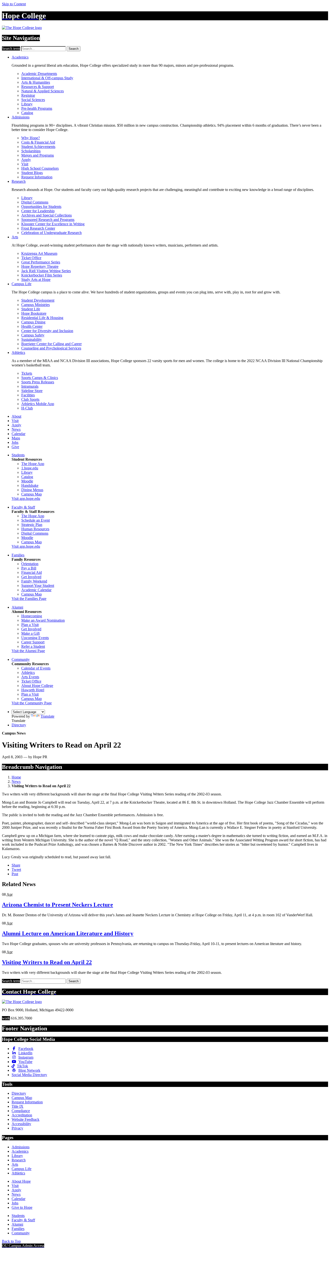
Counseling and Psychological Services (51, 348)
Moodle (27, 481)
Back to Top (11, 1241)
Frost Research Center (38, 228)
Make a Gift (30, 633)
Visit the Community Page (32, 703)
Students (18, 455)
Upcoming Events (35, 638)
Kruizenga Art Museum (39, 253)
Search (74, 49)
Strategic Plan (31, 525)
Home (16, 777)
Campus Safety (32, 335)
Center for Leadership (38, 211)
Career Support (32, 642)
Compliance (21, 1111)
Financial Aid (31, 572)
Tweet (16, 869)
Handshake (29, 485)
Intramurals (29, 386)
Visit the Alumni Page (28, 651)
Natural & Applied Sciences (42, 91)
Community (21, 659)
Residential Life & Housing (42, 318)
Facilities (28, 395)
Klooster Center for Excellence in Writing (53, 224)
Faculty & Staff (23, 507)
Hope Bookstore (33, 313)
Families (18, 555)
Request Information (36, 177)
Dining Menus (32, 490)
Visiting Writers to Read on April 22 (47, 962)
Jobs (15, 442)
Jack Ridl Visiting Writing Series (46, 271)
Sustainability (31, 339)
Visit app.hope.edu (26, 498)
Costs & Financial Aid (38, 142)
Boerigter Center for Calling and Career (51, 344)
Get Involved (31, 577)
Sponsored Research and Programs (47, 220)
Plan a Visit (30, 625)
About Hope (21, 1181)
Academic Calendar (36, 590)
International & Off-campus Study (47, 78)
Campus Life (21, 284)
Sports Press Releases (37, 382)
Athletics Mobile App (37, 404)
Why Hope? (30, 138)
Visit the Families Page (29, 599)
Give (15, 447)
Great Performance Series (40, 262)
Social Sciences (33, 100)
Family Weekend (34, 581)
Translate (47, 716)
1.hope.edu (29, 468)
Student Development (37, 300)
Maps (16, 438)
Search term (11, 48)
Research (19, 181)
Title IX (17, 1106)
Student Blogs (32, 173)
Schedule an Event (35, 520)
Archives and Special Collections (46, 215)
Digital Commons (34, 202)
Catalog (27, 113)
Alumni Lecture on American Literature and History (67, 933)
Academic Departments (39, 74)
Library (27, 104)
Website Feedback (25, 1119)
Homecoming (31, 616)
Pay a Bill (28, 568)
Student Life (30, 309)
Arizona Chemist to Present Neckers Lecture (57, 905)
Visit (24, 164)
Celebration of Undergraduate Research (51, 233)
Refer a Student (33, 646)
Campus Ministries (35, 305)
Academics (20, 57)
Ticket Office (31, 258)
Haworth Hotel (32, 690)
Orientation (29, 564)
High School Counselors (40, 168)
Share (16, 865)
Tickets (26, 373)
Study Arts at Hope (35, 279)
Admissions (20, 117)
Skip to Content (14, 4)
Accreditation (22, 1115)
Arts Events (30, 677)
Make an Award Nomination (43, 620)
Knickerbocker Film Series (41, 275)
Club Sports (30, 399)
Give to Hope (22, 1207)
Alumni (17, 607)
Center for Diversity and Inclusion (47, 331)
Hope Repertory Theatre (39, 266)
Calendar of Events (35, 668)
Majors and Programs (37, 155)
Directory (19, 725)
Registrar (28, 95)
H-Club (27, 408)
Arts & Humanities (35, 82)
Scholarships (31, 151)
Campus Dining (33, 322)
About (16, 416)
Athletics (18, 352)
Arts (15, 237)
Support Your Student (37, 585)
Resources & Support (37, 87)
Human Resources (35, 529)
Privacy (17, 1128)
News (16, 429)
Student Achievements (38, 147)
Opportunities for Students (41, 206)
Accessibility (21, 1124)
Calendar (18, 434)
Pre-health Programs (36, 108)
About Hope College (37, 686)
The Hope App (32, 464)
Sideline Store (32, 391)
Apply (26, 160)
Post (15, 874)
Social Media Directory (29, 1075)
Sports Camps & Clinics (39, 378)
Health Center (32, 326)
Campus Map (31, 494)
